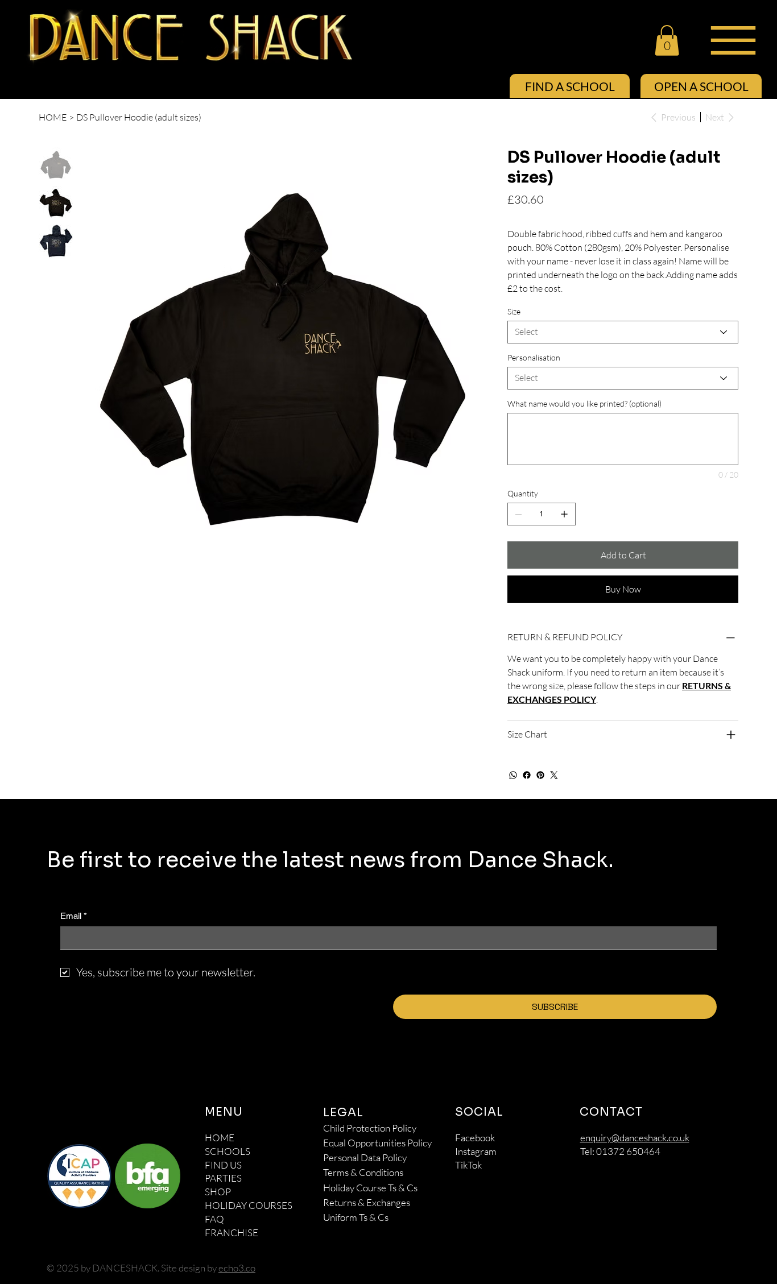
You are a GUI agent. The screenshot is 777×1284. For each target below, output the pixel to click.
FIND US (223, 1165)
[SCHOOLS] (294, 1151)
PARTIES (223, 1178)
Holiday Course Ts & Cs (370, 1188)
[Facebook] (526, 775)
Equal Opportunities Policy (377, 1143)
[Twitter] (554, 775)
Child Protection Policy (369, 1128)
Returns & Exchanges (366, 1202)
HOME (219, 1138)
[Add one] (564, 514)
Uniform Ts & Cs (355, 1217)
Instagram (476, 1151)
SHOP (218, 1192)
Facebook (475, 1138)
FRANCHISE (231, 1233)
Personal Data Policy (365, 1157)
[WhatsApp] (513, 775)
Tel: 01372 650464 (620, 1151)
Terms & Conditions (363, 1172)
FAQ (214, 1219)
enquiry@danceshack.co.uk (634, 1138)
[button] (667, 40)
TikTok (468, 1165)
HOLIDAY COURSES (248, 1205)
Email (73, 916)
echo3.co (236, 1268)
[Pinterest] (540, 775)
